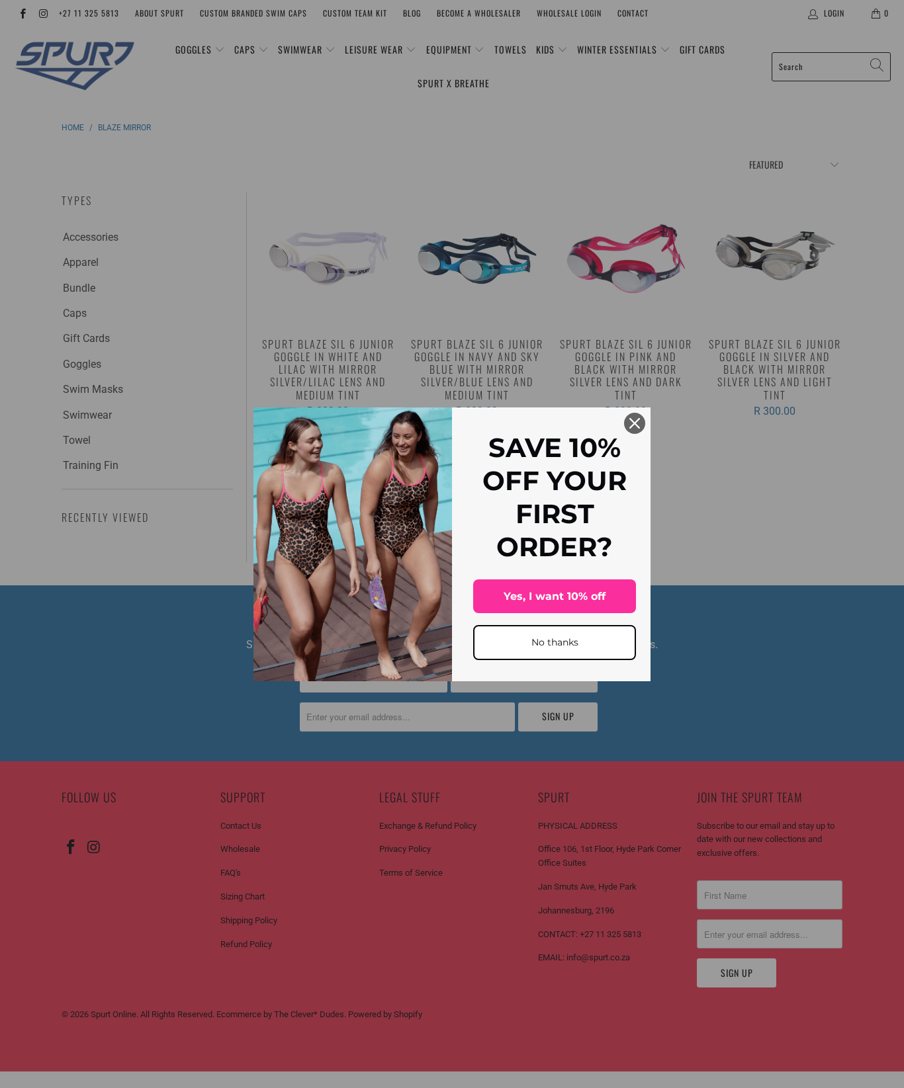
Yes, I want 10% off (555, 596)
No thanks (554, 642)
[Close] (635, 423)
